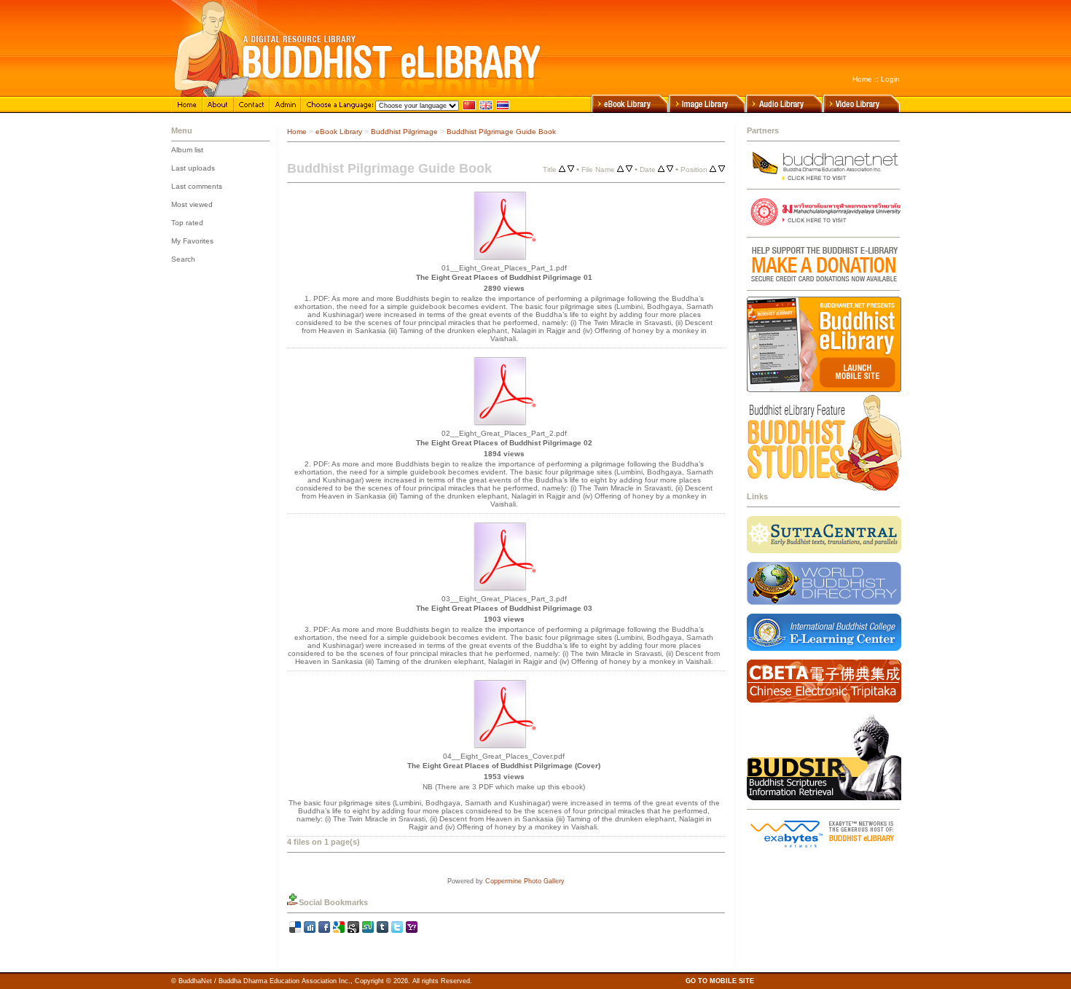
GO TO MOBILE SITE (720, 981)
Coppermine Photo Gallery (525, 881)
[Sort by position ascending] (713, 169)
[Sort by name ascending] (620, 169)
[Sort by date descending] (670, 169)
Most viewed (192, 204)
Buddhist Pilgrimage (404, 132)
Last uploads (193, 168)
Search (183, 259)
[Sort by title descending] (571, 169)
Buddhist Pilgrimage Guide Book (501, 132)
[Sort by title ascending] (562, 169)
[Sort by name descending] (629, 169)
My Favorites (192, 241)
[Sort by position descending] (721, 169)
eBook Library (338, 132)
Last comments (196, 186)
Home (862, 79)
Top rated (187, 223)
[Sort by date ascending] (661, 169)
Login (890, 79)
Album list (187, 150)
